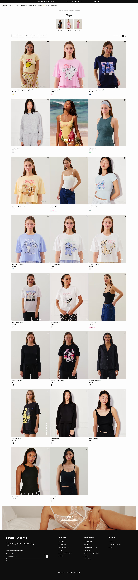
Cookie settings (87, 558)
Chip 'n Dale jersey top (18, 206)
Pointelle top (54, 496)
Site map (86, 556)
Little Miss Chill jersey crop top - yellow (22, 90)
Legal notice (86, 544)
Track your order (62, 544)
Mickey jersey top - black (57, 380)
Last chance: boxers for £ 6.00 (74, 1)
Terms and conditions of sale (90, 547)
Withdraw (61, 550)
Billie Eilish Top (16, 438)
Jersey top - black (16, 380)
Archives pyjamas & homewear (73, 10)
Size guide (61, 556)
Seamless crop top (93, 148)
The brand (111, 541)
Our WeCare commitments (115, 544)
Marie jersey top (55, 90)
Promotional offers (88, 541)
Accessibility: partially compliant (91, 553)
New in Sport (97, 1)
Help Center (61, 541)
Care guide (111, 547)
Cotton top (53, 206)
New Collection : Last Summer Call (46, 1)
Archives (64, 10)
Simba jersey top (93, 264)
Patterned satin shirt (94, 380)
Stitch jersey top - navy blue (96, 90)
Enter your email (9, 553)
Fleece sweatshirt (16, 148)
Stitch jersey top (93, 206)
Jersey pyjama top (93, 438)
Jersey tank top (16, 496)
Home (59, 10)
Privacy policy (87, 550)
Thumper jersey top (17, 264)
